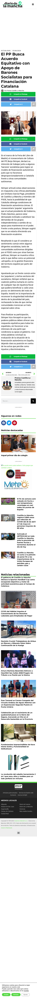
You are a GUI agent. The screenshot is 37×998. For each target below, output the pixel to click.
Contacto (13, 795)
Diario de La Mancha (26, 806)
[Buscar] (33, 401)
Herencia (22, 809)
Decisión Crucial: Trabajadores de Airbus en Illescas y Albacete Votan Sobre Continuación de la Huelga (18, 643)
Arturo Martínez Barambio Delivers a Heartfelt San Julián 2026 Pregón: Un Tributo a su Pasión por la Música (17, 673)
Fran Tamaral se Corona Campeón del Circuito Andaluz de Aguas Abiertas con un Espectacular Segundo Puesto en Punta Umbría (18, 703)
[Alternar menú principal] (33, 4)
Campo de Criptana (7, 811)
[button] (18, 832)
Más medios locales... (26, 811)
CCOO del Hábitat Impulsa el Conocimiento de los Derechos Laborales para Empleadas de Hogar (16, 613)
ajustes (26, 991)
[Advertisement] (18, 28)
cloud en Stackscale (6, 828)
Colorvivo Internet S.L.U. (21, 821)
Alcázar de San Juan (7, 806)
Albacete (4, 804)
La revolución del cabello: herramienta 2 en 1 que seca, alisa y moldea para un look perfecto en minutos (18, 776)
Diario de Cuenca (25, 804)
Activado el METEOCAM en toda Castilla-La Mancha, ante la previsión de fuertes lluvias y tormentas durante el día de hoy (26, 540)
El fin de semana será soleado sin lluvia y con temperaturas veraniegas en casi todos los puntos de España (26, 504)
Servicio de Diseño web (26, 793)
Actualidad (5, 50)
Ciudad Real (5, 813)
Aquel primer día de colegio (14, 455)
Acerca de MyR (22, 795)
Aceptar (6, 994)
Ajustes (25, 994)
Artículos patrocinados (10, 793)
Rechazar (15, 994)
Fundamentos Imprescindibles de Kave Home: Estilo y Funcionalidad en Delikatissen (18, 747)
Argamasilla (5, 809)
